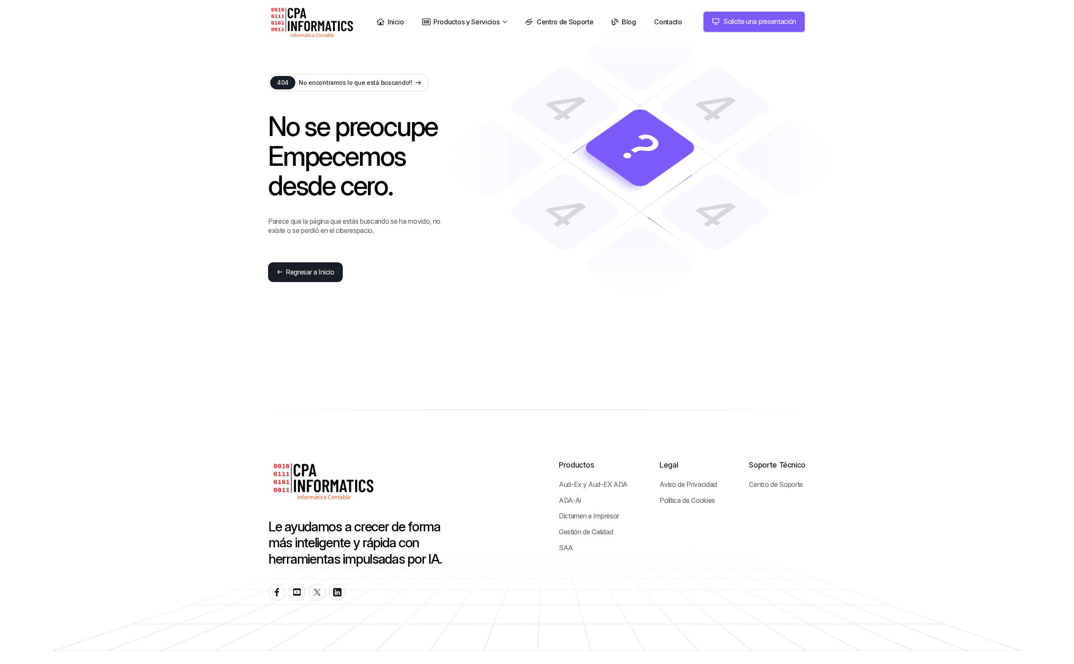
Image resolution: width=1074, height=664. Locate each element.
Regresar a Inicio (310, 272)
